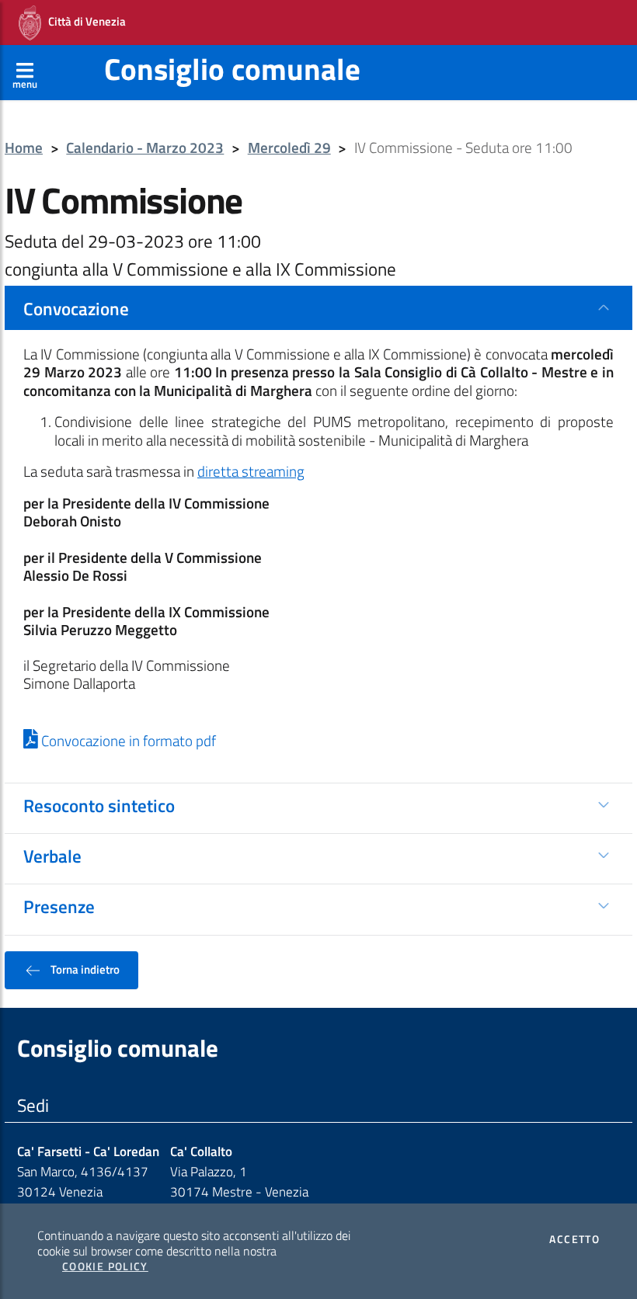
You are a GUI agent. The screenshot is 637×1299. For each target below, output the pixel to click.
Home (24, 148)
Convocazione (76, 308)
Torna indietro (84, 969)
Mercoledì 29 (289, 148)
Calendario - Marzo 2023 (145, 148)
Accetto (574, 1239)
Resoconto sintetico (99, 805)
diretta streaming (251, 471)
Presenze (59, 906)
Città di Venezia (83, 21)
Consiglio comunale (232, 69)
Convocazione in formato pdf (127, 740)
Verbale (52, 856)
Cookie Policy (105, 1266)
